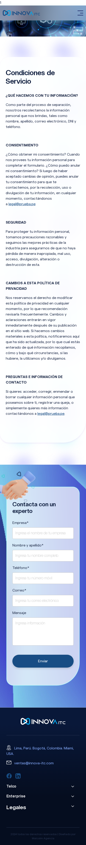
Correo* (19, 590)
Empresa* (20, 523)
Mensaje (19, 613)
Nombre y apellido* (28, 545)
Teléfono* (20, 568)
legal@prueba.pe (22, 204)
